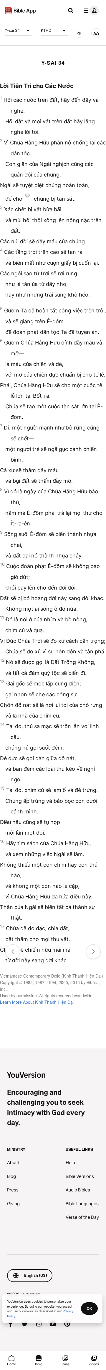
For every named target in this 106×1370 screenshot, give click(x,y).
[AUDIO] (79, 33)
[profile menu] (90, 10)
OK (89, 1308)
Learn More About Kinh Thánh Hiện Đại (37, 1002)
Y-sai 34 (12, 30)
